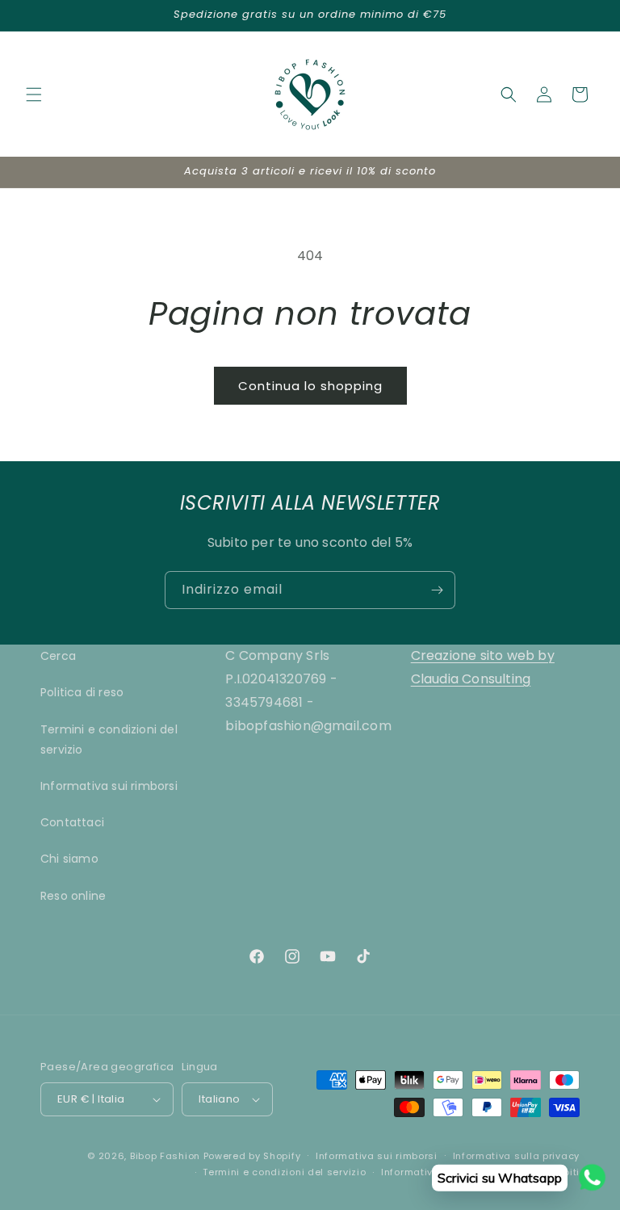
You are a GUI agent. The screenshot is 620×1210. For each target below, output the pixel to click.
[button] (34, 94)
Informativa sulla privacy (516, 1155)
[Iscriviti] (437, 590)
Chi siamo (69, 859)
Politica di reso (82, 692)
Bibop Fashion (165, 1155)
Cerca (58, 656)
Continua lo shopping (310, 385)
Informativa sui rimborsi (109, 786)
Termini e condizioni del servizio (109, 739)
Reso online (73, 896)
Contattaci (72, 822)
